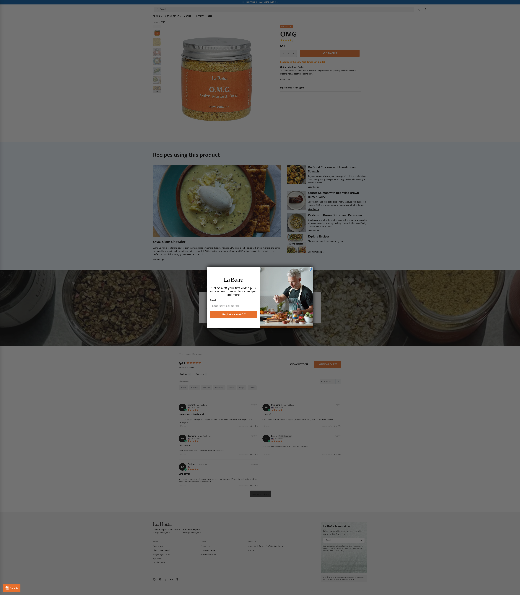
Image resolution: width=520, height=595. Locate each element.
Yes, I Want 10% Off (233, 314)
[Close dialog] (310, 269)
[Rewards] (11, 588)
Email (213, 300)
